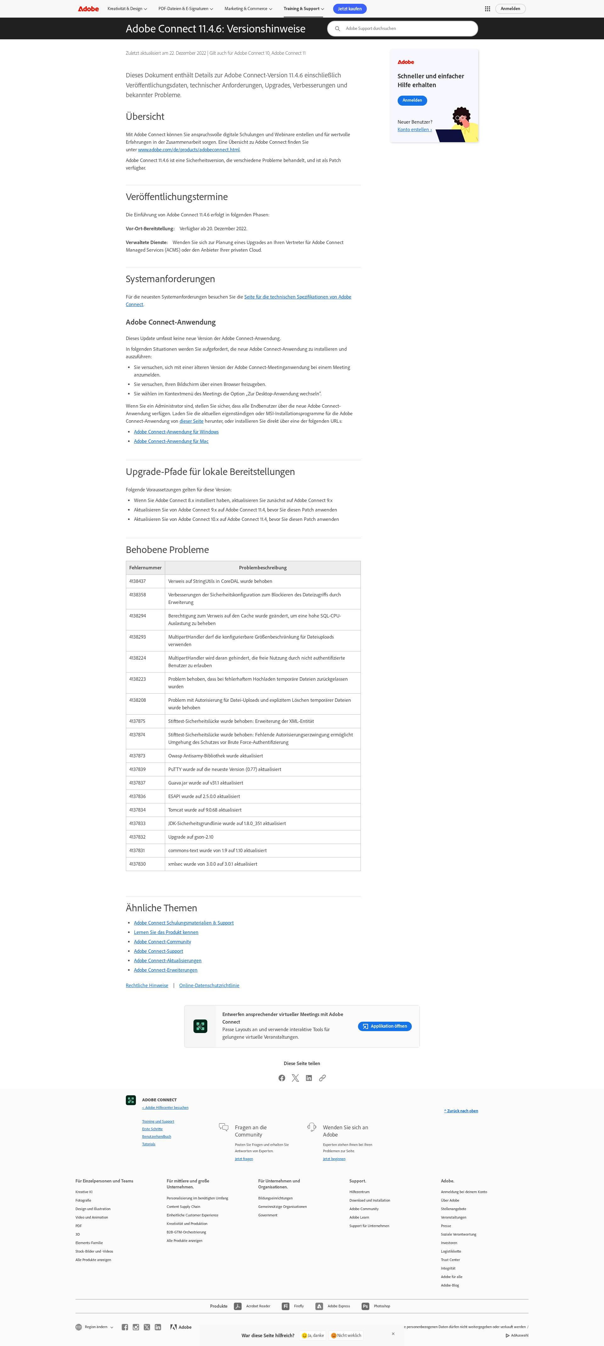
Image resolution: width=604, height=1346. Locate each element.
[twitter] (147, 1327)
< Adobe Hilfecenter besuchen (165, 1107)
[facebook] (125, 1327)
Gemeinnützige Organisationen (282, 1206)
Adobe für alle (451, 1277)
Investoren (449, 1243)
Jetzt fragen (244, 1159)
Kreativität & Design (125, 8)
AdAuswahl (519, 1335)
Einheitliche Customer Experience (192, 1215)
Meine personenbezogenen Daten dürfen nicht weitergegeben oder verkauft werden (461, 1327)
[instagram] (136, 1327)
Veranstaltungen (453, 1217)
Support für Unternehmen (369, 1226)
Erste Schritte (152, 1129)
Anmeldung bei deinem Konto (464, 1192)
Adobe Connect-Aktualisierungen (168, 960)
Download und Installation (370, 1200)
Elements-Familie (89, 1243)
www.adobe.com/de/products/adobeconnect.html (189, 150)
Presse (446, 1226)
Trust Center (450, 1260)
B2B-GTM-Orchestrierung (186, 1232)
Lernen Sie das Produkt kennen (166, 932)
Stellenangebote (453, 1209)
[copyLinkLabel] (322, 1080)
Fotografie (83, 1200)
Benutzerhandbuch (156, 1136)
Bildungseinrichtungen (275, 1198)
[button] (488, 9)
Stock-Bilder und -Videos (94, 1251)
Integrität (448, 1268)
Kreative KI (84, 1192)
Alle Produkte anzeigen (93, 1260)
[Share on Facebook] (282, 1080)
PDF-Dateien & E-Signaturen (183, 8)
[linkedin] (158, 1327)
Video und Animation (92, 1217)
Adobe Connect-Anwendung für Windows (176, 432)
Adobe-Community (364, 1209)
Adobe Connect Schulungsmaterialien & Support (184, 923)
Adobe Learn (359, 1217)
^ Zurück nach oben (461, 1111)
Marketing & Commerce (246, 8)
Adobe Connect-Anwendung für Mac (171, 441)
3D (78, 1234)
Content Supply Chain (183, 1206)
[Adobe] (88, 8)
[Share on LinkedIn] (309, 1080)
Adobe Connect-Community (162, 942)
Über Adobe (450, 1200)
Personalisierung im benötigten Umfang (197, 1198)
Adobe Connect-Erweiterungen (166, 970)
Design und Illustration (93, 1209)
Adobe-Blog (450, 1285)
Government (267, 1215)
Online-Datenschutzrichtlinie (209, 985)
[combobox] (402, 28)
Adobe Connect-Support (158, 951)
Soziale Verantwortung (458, 1234)
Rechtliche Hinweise (147, 985)
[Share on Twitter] (295, 1080)
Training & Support (301, 8)
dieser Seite (192, 421)
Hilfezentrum (360, 1192)
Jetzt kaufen (350, 9)
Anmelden (510, 8)
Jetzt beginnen (334, 1159)
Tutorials (148, 1144)
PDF (79, 1226)
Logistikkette (451, 1251)
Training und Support (158, 1121)
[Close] (393, 1334)
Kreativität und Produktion (187, 1223)
